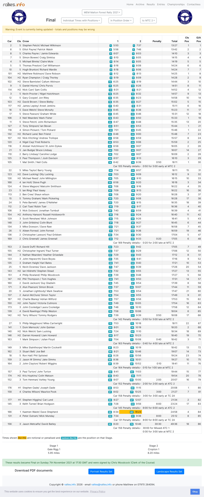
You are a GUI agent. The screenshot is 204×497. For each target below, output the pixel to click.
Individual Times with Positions (80, 20)
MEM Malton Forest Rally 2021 (101, 12)
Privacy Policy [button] (97, 491)
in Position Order (120, 20)
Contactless (193, 4)
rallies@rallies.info (101, 484)
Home (130, 4)
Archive (140, 4)
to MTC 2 (147, 20)
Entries (161, 4)
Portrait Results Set (101, 471)
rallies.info (70, 484)
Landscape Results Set (169, 471)
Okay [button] (195, 491)
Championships (176, 4)
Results (151, 4)
